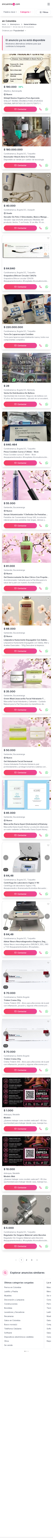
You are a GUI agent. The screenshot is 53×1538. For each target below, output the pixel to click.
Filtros (45, 12)
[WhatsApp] (46, 109)
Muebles (8, 1295)
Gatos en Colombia (12, 1320)
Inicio (4, 24)
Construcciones (10, 1304)
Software (8, 1333)
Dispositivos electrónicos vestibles (19, 1337)
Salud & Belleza (30, 24)
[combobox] (14, 30)
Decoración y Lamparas (14, 1300)
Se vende (8, 1345)
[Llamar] (40, 109)
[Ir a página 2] (26, 1351)
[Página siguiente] (37, 1260)
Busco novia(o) (10, 1324)
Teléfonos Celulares (12, 1329)
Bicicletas (8, 1308)
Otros (6, 1341)
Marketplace (15, 24)
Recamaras (9, 1316)
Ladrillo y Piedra (11, 1291)
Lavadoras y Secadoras (14, 1312)
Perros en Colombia (12, 1287)
